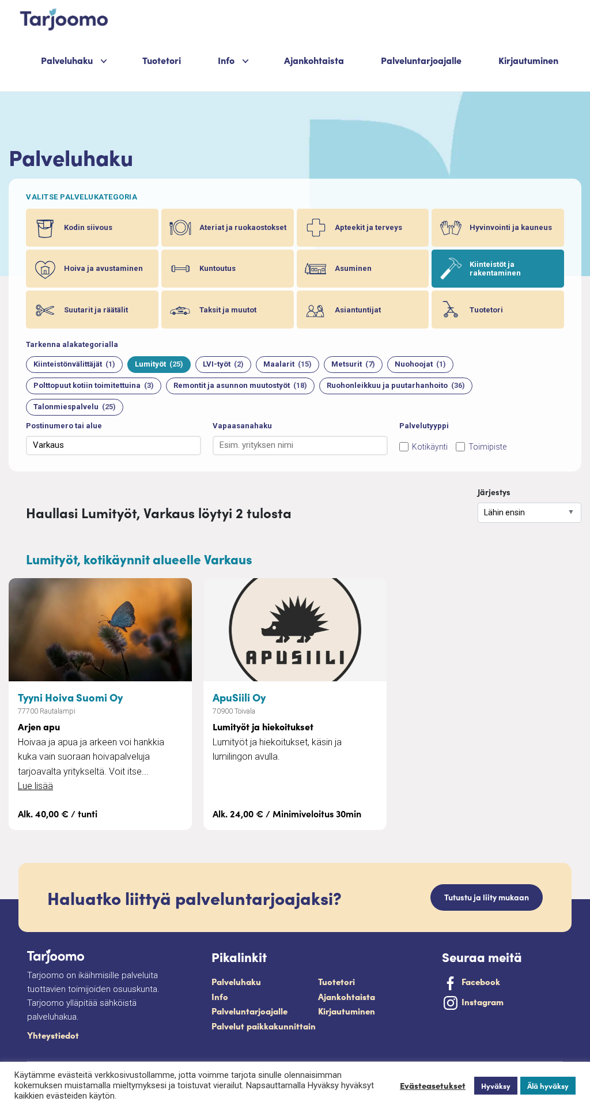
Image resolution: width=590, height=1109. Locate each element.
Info (219, 996)
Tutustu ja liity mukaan (486, 897)
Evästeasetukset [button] (433, 1085)
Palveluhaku (67, 60)
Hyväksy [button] (495, 1085)
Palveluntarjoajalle (421, 60)
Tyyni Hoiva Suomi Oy (70, 696)
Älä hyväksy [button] (548, 1085)
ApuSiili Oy (239, 696)
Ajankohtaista (314, 60)
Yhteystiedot (53, 1035)
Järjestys (494, 491)
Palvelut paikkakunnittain (263, 1026)
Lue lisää (35, 785)
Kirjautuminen (528, 60)
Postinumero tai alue (64, 425)
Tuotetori (161, 60)
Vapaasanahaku (242, 425)
